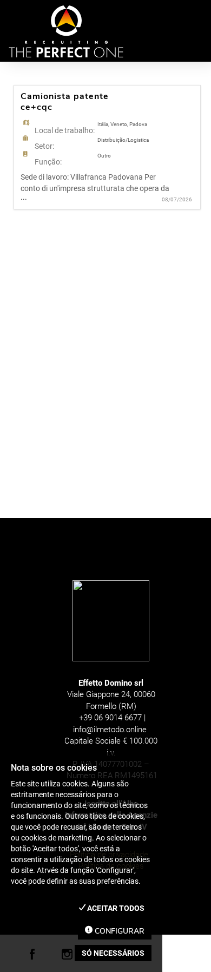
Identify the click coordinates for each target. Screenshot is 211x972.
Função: (48, 161)
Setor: (44, 146)
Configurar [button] (118, 931)
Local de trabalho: (65, 130)
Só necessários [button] (113, 953)
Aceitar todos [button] (114, 908)
